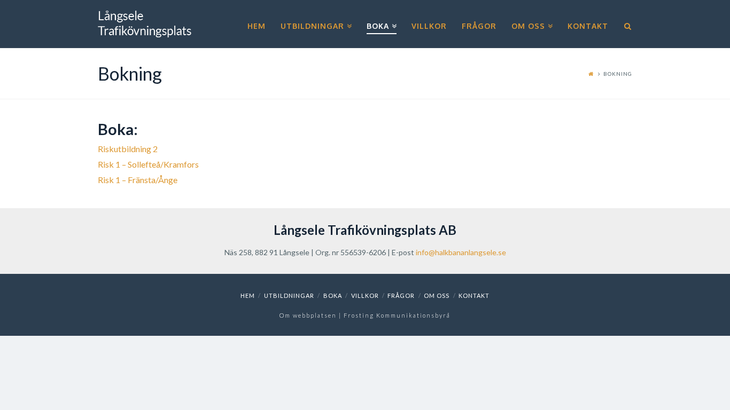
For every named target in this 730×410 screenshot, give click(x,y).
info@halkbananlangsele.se (461, 252)
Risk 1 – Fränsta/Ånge (137, 180)
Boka (332, 295)
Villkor (365, 295)
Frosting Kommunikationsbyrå (397, 315)
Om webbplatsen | (311, 315)
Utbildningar (289, 295)
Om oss (436, 295)
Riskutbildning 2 (128, 149)
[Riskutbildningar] (144, 24)
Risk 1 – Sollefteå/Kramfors (148, 164)
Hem (247, 295)
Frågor (401, 295)
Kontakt (474, 295)
